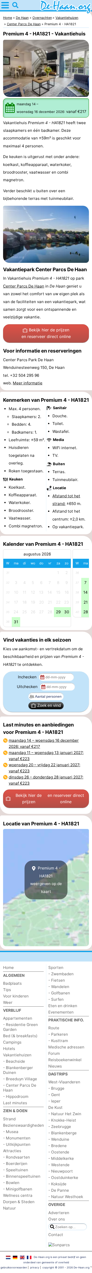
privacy (34, 1267)
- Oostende (58, 1152)
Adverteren (58, 1212)
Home (8, 967)
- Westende (59, 1164)
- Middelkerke (61, 1158)
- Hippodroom (15, 1096)
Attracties (12, 1150)
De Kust (55, 1107)
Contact (55, 1234)
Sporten (55, 967)
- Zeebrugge (59, 1126)
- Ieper (54, 1101)
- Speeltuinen (15, 1169)
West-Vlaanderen (64, 1082)
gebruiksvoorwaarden (14, 1267)
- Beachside (14, 1061)
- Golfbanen (59, 993)
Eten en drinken (62, 1005)
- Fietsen (56, 980)
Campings (12, 1042)
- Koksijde (57, 1183)
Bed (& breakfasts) (20, 1035)
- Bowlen (11, 1182)
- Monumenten (16, 1138)
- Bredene (57, 1145)
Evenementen (61, 1012)
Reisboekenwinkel (65, 1059)
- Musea (10, 1131)
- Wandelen (58, 986)
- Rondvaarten (16, 1157)
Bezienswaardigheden (23, 1125)
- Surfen (56, 999)
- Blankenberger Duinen (18, 1070)
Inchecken (28, 676)
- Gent (54, 1094)
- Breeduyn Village (20, 1078)
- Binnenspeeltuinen (21, 1176)
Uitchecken (28, 686)
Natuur (9, 1208)
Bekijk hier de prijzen (46, 333)
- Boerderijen (15, 1163)
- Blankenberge (62, 1133)
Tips (7, 989)
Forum (54, 1053)
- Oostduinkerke (63, 1177)
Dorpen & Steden (18, 1201)
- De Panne (58, 1190)
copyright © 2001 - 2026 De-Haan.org (65, 1267)
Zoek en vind (49, 705)
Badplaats (12, 983)
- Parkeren (58, 1034)
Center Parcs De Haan (23, 286)
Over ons (56, 1219)
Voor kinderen (16, 996)
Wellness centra (17, 1195)
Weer (8, 1002)
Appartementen (17, 1018)
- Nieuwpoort (60, 1171)
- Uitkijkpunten (16, 1144)
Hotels (9, 1048)
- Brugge (56, 1088)
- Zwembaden (61, 973)
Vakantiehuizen (17, 1055)
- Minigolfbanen (17, 1189)
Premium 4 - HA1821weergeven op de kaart (46, 880)
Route (53, 1027)
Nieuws (55, 1066)
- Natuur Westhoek (65, 1196)
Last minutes (15, 1102)
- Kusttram (58, 1040)
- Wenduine (58, 1139)
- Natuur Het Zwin (64, 1113)
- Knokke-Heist (62, 1120)
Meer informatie (27, 383)
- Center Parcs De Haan (19, 1088)
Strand (9, 1118)
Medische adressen (66, 1047)
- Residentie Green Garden (20, 1027)
